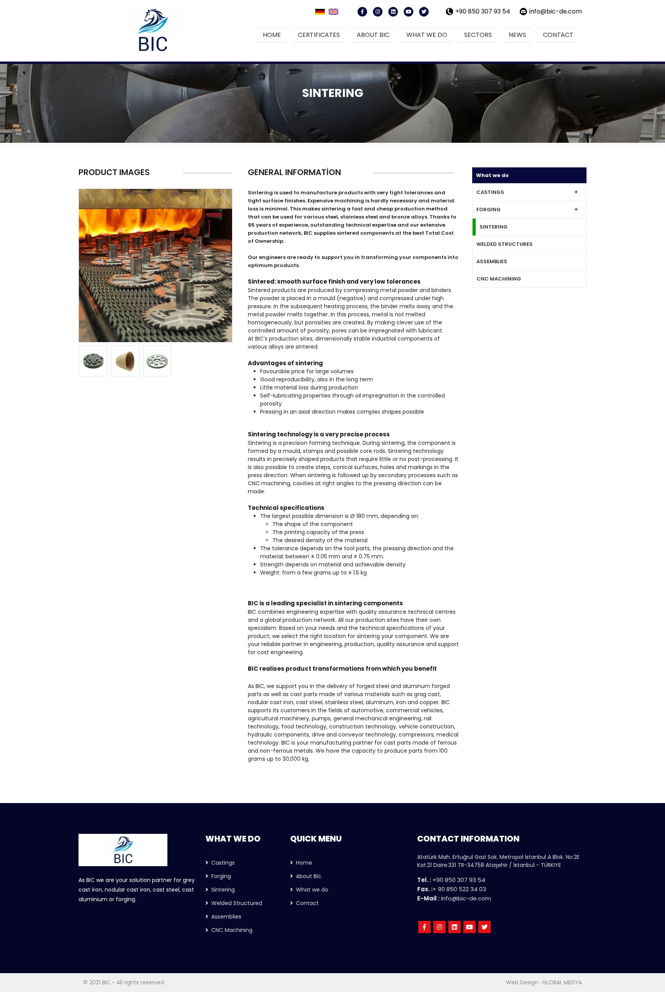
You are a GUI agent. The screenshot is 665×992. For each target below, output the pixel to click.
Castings (221, 863)
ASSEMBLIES (491, 261)
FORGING (488, 209)
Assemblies (224, 916)
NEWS (517, 34)
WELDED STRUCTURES (504, 244)
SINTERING (494, 226)
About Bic (307, 876)
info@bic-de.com (555, 11)
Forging (219, 876)
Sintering (221, 889)
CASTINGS (490, 192)
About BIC (373, 34)
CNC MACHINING (498, 278)
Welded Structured (235, 903)
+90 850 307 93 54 (482, 11)
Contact (558, 34)
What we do (426, 34)
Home (272, 34)
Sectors (478, 34)
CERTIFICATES (319, 34)
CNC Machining (230, 930)
